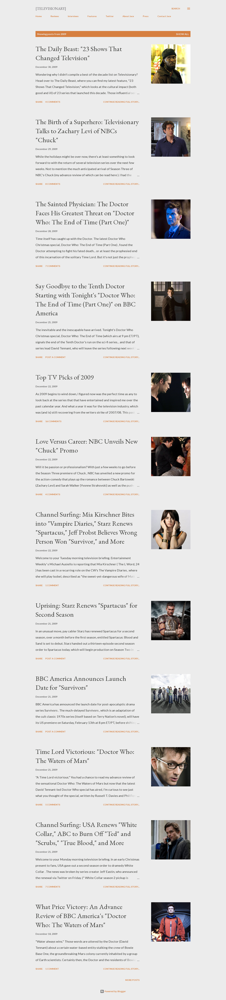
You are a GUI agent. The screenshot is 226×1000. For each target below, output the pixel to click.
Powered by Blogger (115, 991)
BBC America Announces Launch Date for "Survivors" (81, 683)
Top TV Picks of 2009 (65, 377)
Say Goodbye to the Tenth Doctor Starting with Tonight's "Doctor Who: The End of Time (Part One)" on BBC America (86, 299)
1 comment (52, 585)
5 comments (52, 804)
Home (39, 16)
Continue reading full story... (121, 102)
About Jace (128, 16)
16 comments (53, 421)
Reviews (55, 16)
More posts (132, 980)
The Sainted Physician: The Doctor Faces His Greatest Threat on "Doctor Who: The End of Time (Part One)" (85, 212)
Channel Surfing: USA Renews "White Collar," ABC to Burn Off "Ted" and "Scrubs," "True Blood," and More (86, 833)
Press (146, 16)
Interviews (73, 16)
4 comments (52, 102)
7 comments (52, 266)
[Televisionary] (51, 8)
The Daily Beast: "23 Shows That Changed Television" (79, 53)
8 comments (52, 184)
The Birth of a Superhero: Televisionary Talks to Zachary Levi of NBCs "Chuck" (87, 130)
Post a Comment (55, 357)
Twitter (110, 16)
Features (92, 16)
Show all (182, 34)
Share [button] (39, 102)
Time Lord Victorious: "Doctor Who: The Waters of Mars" (85, 756)
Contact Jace (164, 16)
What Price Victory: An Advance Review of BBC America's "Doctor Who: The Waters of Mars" (81, 915)
